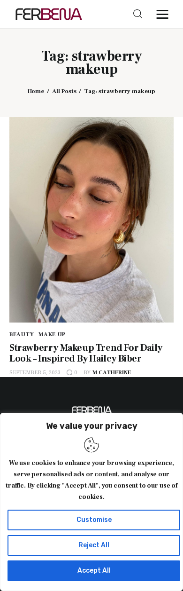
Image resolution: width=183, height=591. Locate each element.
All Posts (64, 91)
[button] (164, 14)
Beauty (21, 334)
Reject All (93, 545)
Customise (94, 520)
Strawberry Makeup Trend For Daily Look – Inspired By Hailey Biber (85, 353)
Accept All (94, 571)
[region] (91, 502)
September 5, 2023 (35, 372)
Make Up (52, 334)
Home (36, 91)
